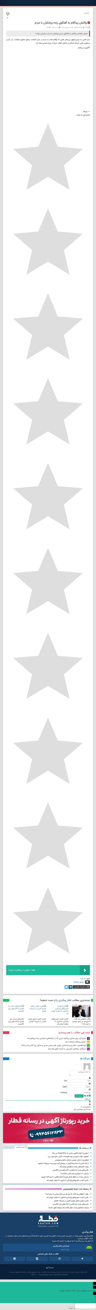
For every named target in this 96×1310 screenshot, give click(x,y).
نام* (65, 1080)
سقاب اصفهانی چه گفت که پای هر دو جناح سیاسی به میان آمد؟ (81, 1021)
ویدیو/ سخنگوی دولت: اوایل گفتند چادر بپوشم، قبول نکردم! (68, 1207)
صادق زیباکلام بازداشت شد (75, 1041)
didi (87, 27)
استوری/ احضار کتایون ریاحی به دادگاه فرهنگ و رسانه (70, 1153)
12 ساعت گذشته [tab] (9, 1147)
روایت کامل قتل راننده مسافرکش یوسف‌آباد (74, 1166)
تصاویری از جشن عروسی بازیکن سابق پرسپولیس (72, 1160)
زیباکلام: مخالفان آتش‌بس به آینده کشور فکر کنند (67, 1048)
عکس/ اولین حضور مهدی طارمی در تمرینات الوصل (37, 1020)
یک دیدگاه (55, 27)
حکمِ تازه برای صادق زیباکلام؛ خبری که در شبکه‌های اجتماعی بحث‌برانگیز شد (56, 1038)
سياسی (86, 13)
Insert (71, 1308)
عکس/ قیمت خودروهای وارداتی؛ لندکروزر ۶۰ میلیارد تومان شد (60, 1021)
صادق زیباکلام (79, 982)
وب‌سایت (63, 1092)
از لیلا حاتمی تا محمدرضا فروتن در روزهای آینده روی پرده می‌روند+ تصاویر (63, 1163)
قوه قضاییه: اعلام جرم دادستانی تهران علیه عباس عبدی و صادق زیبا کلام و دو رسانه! (53, 1045)
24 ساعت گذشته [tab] (21, 1147)
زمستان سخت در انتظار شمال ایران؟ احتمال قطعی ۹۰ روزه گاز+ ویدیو (65, 1177)
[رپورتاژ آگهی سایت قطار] (48, 1128)
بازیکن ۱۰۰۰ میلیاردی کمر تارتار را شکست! (74, 1173)
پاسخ (93, 1302)
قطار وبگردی (64, 1000)
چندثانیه (83, 978)
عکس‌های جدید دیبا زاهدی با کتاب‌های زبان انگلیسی (16, 1021)
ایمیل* (64, 1086)
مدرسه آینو (50, 1267)
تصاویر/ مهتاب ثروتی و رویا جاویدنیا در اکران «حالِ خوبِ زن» (68, 1156)
